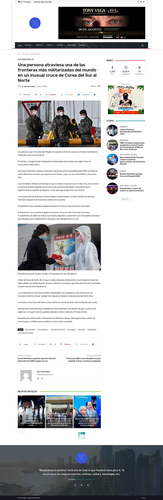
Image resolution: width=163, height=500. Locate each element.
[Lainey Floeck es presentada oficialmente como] (31, 411)
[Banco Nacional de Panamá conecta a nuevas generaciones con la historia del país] (87, 411)
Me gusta (112, 66)
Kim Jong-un (72, 329)
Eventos (123, 171)
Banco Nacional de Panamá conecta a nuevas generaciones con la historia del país (87, 422)
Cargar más (125, 199)
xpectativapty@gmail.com (85, 479)
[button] (142, 45)
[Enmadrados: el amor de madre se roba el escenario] (112, 188)
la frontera (81, 329)
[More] (94, 94)
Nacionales (59, 416)
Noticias (25, 54)
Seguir (126, 66)
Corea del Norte (30, 329)
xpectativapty (29, 86)
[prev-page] (19, 432)
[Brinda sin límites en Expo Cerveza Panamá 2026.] (112, 174)
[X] (143, 1)
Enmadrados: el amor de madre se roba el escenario (132, 189)
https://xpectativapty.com (45, 374)
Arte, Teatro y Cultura (87, 416)
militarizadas (91, 329)
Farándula (31, 418)
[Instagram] (140, 1)
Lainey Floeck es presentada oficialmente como (31, 423)
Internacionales (35, 54)
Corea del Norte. (42, 329)
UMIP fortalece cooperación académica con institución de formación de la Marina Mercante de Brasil (59, 422)
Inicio (19, 54)
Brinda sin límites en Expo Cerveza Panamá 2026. (131, 175)
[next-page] (23, 432)
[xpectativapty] (20, 86)
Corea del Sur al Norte (58, 329)
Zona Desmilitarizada (26, 333)
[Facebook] (138, 1)
